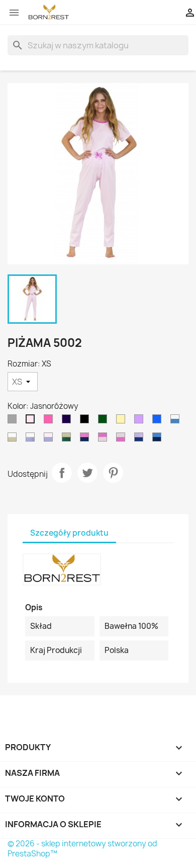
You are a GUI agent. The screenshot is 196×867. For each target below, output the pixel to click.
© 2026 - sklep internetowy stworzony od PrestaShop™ (82, 848)
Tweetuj (87, 473)
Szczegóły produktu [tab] (69, 533)
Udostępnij (62, 473)
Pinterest (113, 473)
